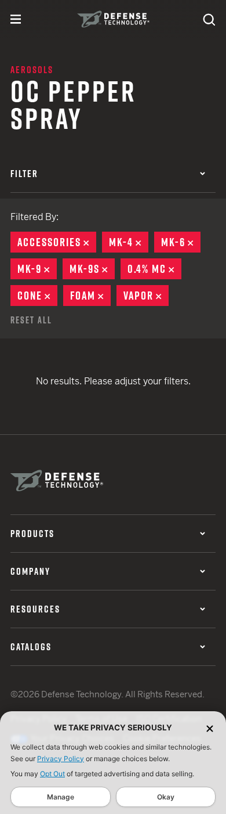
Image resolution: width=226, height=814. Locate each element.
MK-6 (181, 242)
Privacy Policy (60, 758)
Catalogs (31, 647)
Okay (165, 797)
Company (30, 571)
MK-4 (128, 242)
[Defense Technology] (113, 19)
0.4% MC (154, 269)
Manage (60, 797)
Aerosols (31, 70)
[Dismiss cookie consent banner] (209, 727)
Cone (37, 295)
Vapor (146, 295)
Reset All (31, 320)
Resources (35, 609)
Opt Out (52, 773)
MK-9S (92, 269)
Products (32, 534)
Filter (24, 174)
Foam (90, 295)
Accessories (56, 242)
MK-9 (37, 269)
